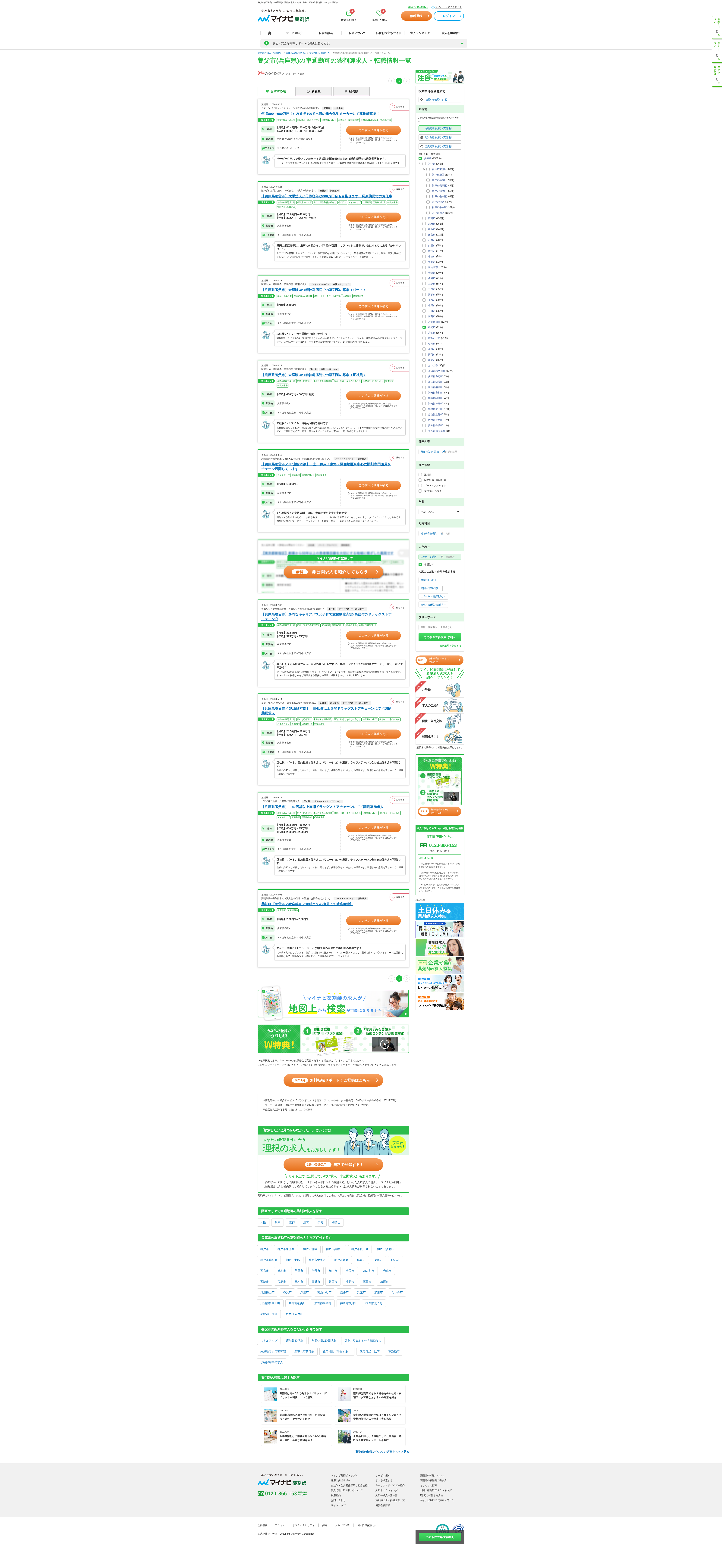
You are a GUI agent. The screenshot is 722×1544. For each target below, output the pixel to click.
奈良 (320, 1222)
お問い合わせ (338, 1500)
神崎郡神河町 (435, 403)
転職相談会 (326, 33)
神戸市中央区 (317, 1260)
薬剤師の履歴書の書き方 (433, 1480)
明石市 (395, 1260)
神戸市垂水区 (268, 1260)
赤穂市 (387, 1270)
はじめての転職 (428, 1485)
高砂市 (316, 1281)
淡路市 (344, 1292)
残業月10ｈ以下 (370, 1351)
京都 (292, 1222)
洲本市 (282, 1270)
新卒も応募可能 (304, 1351)
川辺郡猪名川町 (270, 1303)
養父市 (287, 1292)
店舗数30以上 (294, 1340)
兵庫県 (428, 158)
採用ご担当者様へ (418, 7)
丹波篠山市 (267, 1292)
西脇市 (264, 1281)
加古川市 (368, 1270)
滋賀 (306, 1222)
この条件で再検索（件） (440, 637)
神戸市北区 (293, 1260)
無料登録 (416, 15)
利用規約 (336, 1495)
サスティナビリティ (304, 1525)
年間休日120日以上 (324, 1340)
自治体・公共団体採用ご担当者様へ (350, 1485)
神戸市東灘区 (286, 1249)
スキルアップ (268, 1340)
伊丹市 (316, 1270)
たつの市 (397, 1292)
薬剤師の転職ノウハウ (432, 1475)
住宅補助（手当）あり (337, 1351)
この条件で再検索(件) (440, 1537)
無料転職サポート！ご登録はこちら (332, 1080)
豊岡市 (350, 1270)
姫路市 (361, 1260)
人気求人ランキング (386, 1490)
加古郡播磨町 (322, 1303)
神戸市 (264, 1249)
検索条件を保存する (450, 645)
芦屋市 (299, 1270)
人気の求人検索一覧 (386, 1495)
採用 (324, 1525)
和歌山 (336, 1222)
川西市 (333, 1281)
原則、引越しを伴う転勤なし (363, 1340)
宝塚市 (282, 1281)
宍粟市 (361, 1292)
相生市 (333, 1270)
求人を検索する (451, 33)
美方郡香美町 (435, 425)
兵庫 (277, 1222)
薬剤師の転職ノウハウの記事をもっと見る (382, 1451)
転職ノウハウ (357, 33)
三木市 (299, 1281)
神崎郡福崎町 (435, 398)
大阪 (263, 1222)
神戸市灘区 (310, 1249)
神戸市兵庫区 (334, 1249)
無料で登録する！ (335, 1165)
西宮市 (264, 1270)
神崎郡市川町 (348, 1303)
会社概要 (262, 1525)
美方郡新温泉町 (436, 430)
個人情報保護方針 (367, 1525)
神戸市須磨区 (385, 1249)
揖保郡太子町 (374, 1303)
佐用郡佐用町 (294, 1313)
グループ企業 (342, 1525)
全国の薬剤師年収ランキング (436, 1490)
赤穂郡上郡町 (268, 1313)
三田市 (367, 1281)
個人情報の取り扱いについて (347, 1490)
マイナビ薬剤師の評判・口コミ (437, 1500)
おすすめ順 (278, 91)
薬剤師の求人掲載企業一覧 (390, 1500)
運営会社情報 (382, 1505)
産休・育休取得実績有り (433, 604)
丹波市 (304, 1292)
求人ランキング (420, 33)
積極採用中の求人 (271, 1362)
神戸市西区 (341, 1260)
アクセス (280, 1525)
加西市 (384, 1281)
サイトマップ (338, 1505)
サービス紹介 (294, 33)
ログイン (449, 15)
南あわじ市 (324, 1292)
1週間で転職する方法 (431, 1495)
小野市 (350, 1281)
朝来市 (431, 343)
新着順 (316, 91)
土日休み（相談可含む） (433, 596)
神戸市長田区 (359, 1249)
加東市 (378, 1292)
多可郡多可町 (435, 376)
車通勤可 (394, 1351)
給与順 (353, 91)
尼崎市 (378, 1260)
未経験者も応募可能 (273, 1351)
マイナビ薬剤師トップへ (344, 1475)
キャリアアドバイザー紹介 (390, 1485)
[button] (399, 107)
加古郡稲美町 (297, 1303)
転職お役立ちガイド (388, 33)
